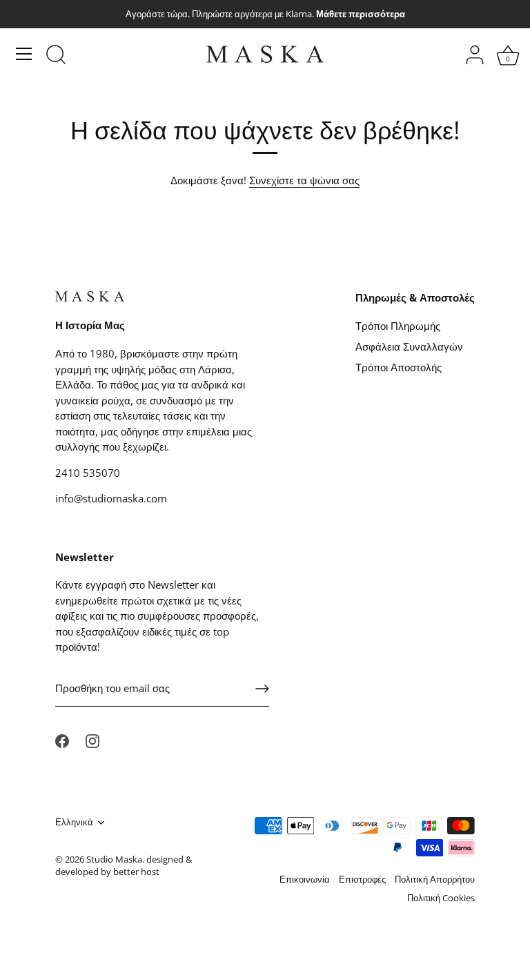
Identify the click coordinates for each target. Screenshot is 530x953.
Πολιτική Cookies (441, 898)
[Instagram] (92, 740)
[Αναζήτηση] (56, 56)
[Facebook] (62, 740)
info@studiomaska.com (111, 498)
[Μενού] (24, 54)
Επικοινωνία (304, 879)
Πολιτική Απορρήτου (435, 879)
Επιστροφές (362, 879)
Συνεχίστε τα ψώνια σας (304, 180)
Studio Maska (114, 859)
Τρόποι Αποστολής (398, 367)
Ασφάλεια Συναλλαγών (409, 346)
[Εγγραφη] (262, 689)
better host (136, 871)
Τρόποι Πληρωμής (397, 326)
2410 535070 (87, 473)
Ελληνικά (74, 822)
